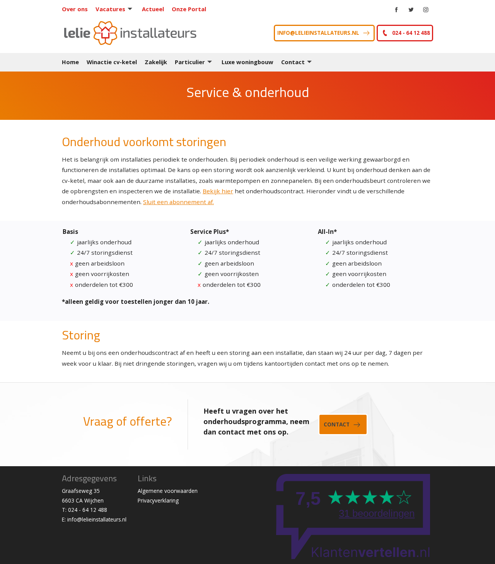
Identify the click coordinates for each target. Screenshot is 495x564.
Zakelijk (156, 62)
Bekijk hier (218, 191)
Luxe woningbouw (247, 62)
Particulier (190, 62)
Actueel (153, 9)
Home (70, 62)
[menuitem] (79, 9)
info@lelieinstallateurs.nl (318, 32)
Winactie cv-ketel (112, 62)
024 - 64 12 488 (411, 32)
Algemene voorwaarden (168, 490)
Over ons (75, 9)
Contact (293, 62)
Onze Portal (189, 9)
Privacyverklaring (158, 500)
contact (337, 424)
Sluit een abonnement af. (178, 202)
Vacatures (110, 9)
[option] (247, 96)
